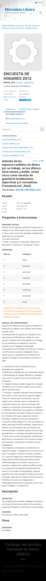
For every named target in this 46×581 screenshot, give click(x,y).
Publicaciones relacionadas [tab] (17, 123)
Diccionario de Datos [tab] (14, 114)
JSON (42, 161)
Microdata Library (20, 9)
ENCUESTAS (6, 28)
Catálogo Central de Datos (27, 26)
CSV (35, 161)
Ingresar (40, 2)
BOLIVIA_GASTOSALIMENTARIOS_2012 (16, 152)
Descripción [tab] (10, 109)
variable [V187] (31, 28)
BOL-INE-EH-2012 (18, 28)
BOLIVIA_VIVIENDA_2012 (11, 144)
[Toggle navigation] (40, 12)
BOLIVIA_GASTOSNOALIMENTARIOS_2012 (17, 148)
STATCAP (19, 83)
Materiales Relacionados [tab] (29, 109)
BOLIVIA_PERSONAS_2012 (11, 140)
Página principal (8, 26)
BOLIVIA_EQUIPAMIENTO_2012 (13, 156)
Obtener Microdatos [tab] (15, 119)
